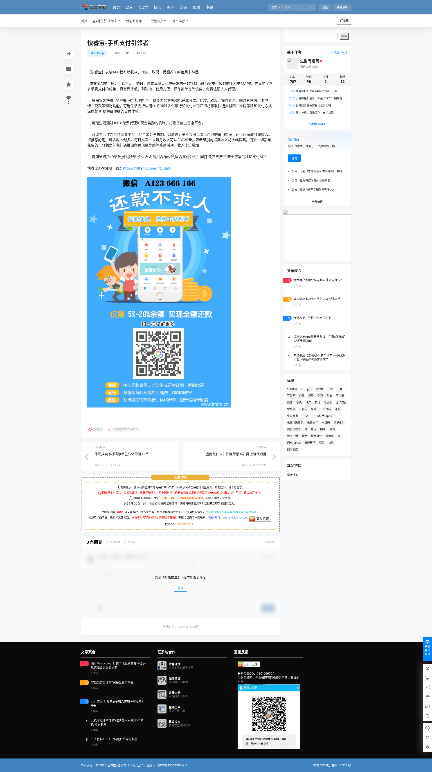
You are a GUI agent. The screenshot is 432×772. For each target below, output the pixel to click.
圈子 (170, 7)
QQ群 (143, 7)
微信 (289, 402)
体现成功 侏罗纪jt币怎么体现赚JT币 (121, 454)
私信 (344, 52)
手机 (299, 402)
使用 (311, 395)
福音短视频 (294, 429)
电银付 (306, 416)
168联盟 (292, 389)
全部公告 (317, 202)
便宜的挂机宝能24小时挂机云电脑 (312, 91)
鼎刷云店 (292, 449)
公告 (129, 7)
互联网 (291, 395)
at (302, 389)
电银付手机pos (323, 416)
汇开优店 (325, 409)
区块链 (340, 395)
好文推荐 (178, 21)
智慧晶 (291, 409)
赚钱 (332, 429)
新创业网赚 (134, 21)
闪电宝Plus (294, 442)
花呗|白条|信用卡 (105, 21)
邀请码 (330, 436)
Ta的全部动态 (317, 124)
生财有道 (292, 416)
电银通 (326, 422)
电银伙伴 (312, 422)
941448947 (150, 503)
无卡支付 (341, 402)
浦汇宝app (97, 53)
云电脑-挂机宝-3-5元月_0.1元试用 (129, 765)
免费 (320, 395)
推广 (308, 402)
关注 (336, 52)
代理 (301, 395)
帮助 (196, 7)
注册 (337, 409)
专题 (209, 7)
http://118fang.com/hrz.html (146, 168)
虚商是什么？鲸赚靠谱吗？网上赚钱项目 (236, 454)
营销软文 (157, 21)
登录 (325, 7)
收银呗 (328, 402)
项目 (321, 442)
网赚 (323, 429)
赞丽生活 (292, 436)
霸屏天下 (309, 442)
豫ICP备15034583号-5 (172, 765)
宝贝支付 (293, 475)
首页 (116, 7)
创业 (329, 395)
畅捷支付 (339, 422)
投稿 (346, 20)
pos (309, 389)
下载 (339, 389)
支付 (317, 402)
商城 (183, 7)
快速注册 (342, 7)
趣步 (304, 436)
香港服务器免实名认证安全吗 (309, 105)
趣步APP (316, 436)
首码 (331, 442)
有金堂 (303, 409)
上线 (330, 389)
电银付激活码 (295, 422)
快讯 (157, 7)
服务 (313, 409)
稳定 (313, 429)
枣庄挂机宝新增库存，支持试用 (311, 112)
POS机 (319, 389)
